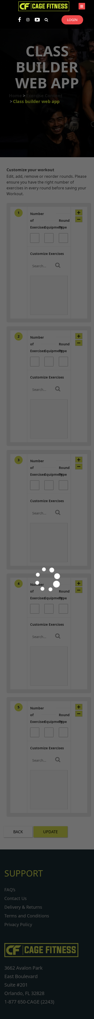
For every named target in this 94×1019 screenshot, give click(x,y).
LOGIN (72, 19)
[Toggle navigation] (82, 6)
